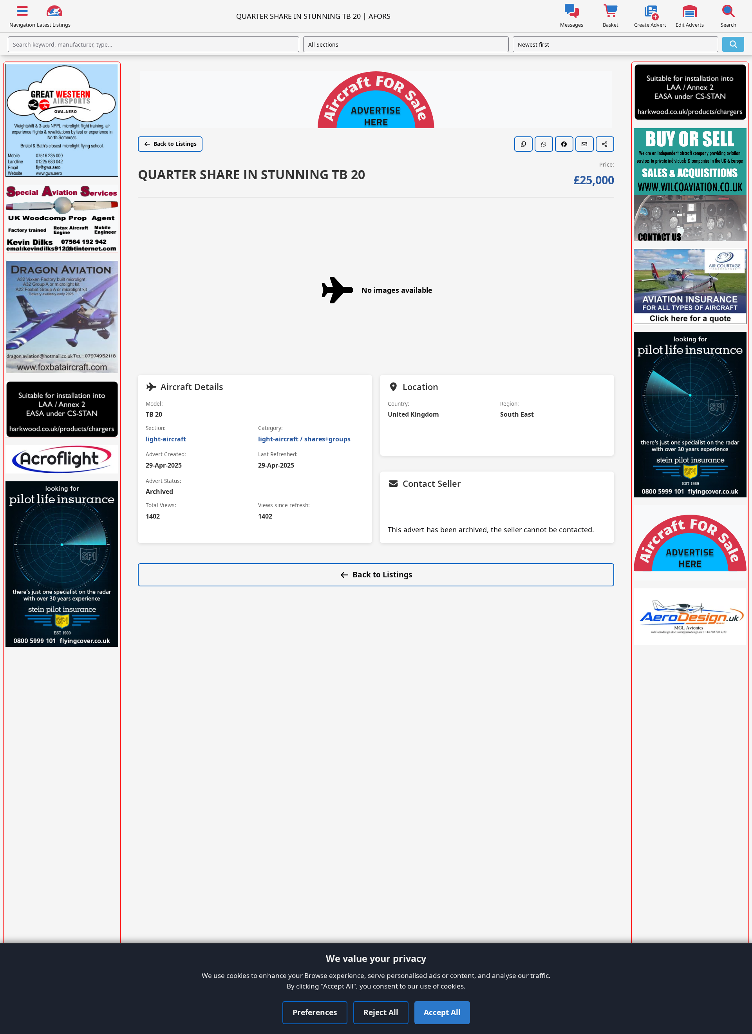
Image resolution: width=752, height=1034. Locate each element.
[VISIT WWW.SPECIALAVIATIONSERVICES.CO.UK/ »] (61, 218)
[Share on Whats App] (544, 144)
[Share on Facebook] (564, 144)
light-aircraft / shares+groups (304, 439)
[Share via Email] (584, 144)
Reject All (380, 1012)
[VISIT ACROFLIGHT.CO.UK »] (61, 459)
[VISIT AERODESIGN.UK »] (690, 616)
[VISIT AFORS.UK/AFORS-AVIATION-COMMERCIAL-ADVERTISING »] (376, 100)
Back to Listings (175, 143)
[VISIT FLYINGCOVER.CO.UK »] (61, 564)
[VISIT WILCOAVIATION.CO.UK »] (690, 184)
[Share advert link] (605, 144)
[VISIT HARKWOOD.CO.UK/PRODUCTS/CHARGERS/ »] (61, 409)
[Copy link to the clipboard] (523, 144)
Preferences (315, 1012)
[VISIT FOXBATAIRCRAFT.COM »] (61, 316)
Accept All (442, 1012)
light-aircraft (166, 439)
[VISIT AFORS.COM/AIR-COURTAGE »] (690, 286)
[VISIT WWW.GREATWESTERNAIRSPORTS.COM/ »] (61, 120)
